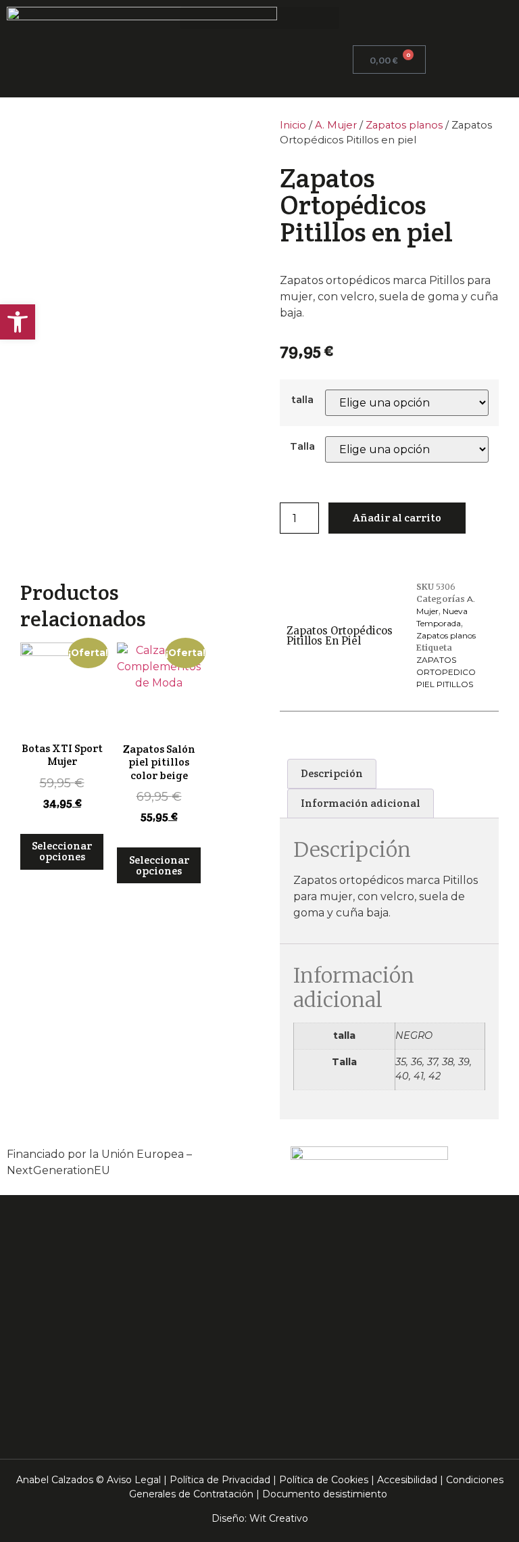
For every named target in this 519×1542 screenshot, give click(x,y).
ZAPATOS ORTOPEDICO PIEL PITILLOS (446, 672)
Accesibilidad (407, 1480)
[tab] (331, 774)
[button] (259, 18)
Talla (302, 446)
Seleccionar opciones (62, 851)
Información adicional (360, 803)
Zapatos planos (404, 125)
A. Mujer (336, 125)
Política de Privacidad (220, 1480)
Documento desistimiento (324, 1494)
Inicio (293, 125)
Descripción (332, 773)
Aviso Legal (134, 1480)
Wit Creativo (278, 1518)
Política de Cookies (323, 1480)
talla (303, 399)
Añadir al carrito (397, 518)
